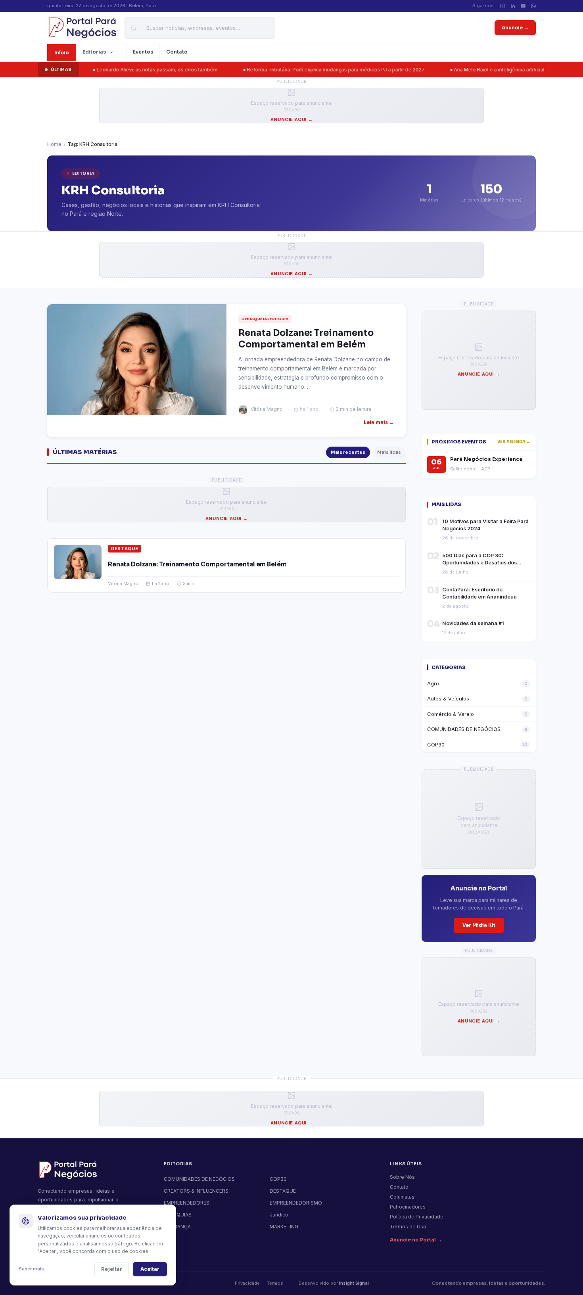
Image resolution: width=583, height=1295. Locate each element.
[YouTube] (523, 6)
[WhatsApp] (533, 6)
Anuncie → (515, 28)
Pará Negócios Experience (486, 459)
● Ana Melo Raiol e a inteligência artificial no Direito (477, 70)
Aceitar (149, 1269)
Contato (177, 52)
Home (54, 144)
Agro (477, 683)
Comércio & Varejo (477, 714)
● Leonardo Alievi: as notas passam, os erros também (123, 70)
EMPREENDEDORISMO (296, 1203)
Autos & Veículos (477, 698)
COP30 (477, 744)
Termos (275, 1283)
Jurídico (279, 1215)
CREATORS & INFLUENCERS (196, 1191)
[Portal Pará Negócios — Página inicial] (82, 28)
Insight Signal (354, 1283)
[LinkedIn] (512, 6)
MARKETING (284, 1227)
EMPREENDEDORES (186, 1203)
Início (61, 53)
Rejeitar (111, 1269)
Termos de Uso (408, 1227)
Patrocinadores (408, 1207)
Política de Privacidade (416, 1217)
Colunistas (402, 1197)
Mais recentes (348, 452)
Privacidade (247, 1283)
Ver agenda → (513, 441)
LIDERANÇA (177, 1227)
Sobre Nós (402, 1177)
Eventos (143, 52)
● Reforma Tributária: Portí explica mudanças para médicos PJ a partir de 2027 (302, 70)
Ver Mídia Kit (478, 925)
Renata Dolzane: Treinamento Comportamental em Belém (197, 564)
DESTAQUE (124, 548)
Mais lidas (389, 452)
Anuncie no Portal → (416, 1240)
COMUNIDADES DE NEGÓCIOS (477, 729)
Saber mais (31, 1269)
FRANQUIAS (178, 1215)
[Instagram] (502, 6)
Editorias (94, 52)
